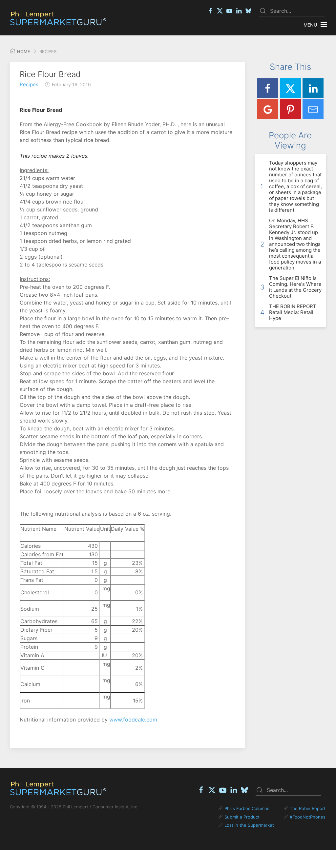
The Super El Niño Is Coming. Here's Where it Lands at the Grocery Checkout (295, 287)
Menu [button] (310, 25)
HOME (23, 51)
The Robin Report (308, 808)
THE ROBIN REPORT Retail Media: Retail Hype (292, 312)
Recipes (29, 84)
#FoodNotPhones (308, 817)
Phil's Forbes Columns (246, 808)
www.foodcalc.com (133, 719)
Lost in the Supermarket (249, 825)
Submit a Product (242, 817)
